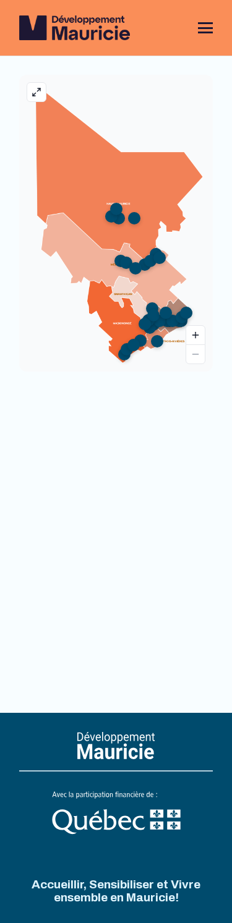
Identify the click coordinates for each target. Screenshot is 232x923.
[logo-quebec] (116, 813)
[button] (205, 27)
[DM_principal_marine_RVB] (74, 27)
